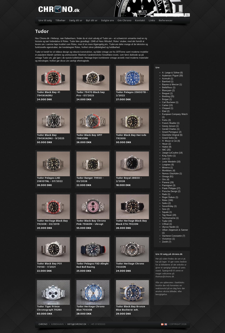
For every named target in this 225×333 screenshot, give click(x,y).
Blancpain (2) (168, 90)
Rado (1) (166, 194)
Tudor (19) (167, 221)
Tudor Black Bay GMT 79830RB (89, 137)
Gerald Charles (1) (170, 129)
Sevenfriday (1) (169, 206)
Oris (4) (165, 179)
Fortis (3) (166, 120)
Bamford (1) (167, 81)
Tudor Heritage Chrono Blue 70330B (90, 308)
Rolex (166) (167, 200)
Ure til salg (45, 20)
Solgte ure (107, 20)
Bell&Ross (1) (168, 87)
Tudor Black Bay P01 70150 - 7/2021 (49, 265)
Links (152, 20)
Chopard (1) (167, 108)
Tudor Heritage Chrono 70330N (130, 265)
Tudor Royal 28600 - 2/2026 (129, 179)
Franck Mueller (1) (170, 123)
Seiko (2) (166, 203)
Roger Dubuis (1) (170, 197)
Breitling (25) (168, 96)
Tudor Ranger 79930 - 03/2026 (90, 179)
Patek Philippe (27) (171, 188)
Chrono (43, 324)
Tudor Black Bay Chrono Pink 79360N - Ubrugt (91, 222)
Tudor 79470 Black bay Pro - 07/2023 (90, 94)
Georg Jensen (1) (170, 126)
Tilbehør (60, 20)
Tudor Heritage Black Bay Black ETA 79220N (131, 222)
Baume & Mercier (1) (172, 84)
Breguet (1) (167, 93)
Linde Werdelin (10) (171, 161)
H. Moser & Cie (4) (171, 141)
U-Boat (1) (167, 224)
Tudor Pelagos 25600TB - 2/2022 (132, 94)
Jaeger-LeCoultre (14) (172, 152)
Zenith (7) (166, 242)
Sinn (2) (165, 209)
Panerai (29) (168, 182)
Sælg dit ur (75, 20)
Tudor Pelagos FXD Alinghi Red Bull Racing (92, 265)
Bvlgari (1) (167, 99)
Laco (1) (166, 158)
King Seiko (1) (169, 155)
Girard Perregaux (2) (171, 132)
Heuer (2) (166, 144)
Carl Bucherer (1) (170, 102)
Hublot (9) (166, 147)
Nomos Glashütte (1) (172, 173)
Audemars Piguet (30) (172, 75)
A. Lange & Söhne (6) (172, 72)
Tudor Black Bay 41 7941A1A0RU (48, 94)
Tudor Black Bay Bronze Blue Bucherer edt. (130, 308)
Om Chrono (124, 20)
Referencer (166, 20)
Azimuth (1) (167, 78)
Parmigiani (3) (168, 185)
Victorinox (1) (168, 239)
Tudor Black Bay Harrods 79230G (131, 137)
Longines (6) (168, 164)
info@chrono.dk (76, 324)
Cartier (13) (167, 105)
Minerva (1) (167, 167)
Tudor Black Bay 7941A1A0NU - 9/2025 (50, 137)
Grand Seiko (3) (169, 138)
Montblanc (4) (168, 170)
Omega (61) (167, 176)
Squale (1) (167, 212)
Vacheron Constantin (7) (173, 236)
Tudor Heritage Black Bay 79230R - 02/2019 (52, 222)
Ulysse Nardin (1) (170, 227)
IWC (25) (166, 150)
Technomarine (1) (170, 218)
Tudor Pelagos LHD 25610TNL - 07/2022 (50, 179)
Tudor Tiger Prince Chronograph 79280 (49, 308)
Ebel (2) (165, 111)
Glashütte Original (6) (172, 135)
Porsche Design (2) (171, 191)
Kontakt (140, 20)
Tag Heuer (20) (169, 215)
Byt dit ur (92, 20)
